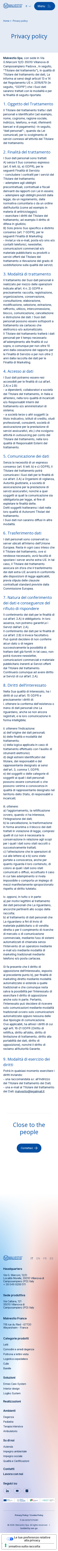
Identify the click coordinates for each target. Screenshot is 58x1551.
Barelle (7, 1368)
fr (45, 1258)
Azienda (8, 1446)
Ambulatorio (10, 1431)
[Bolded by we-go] (29, 1528)
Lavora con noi (13, 1474)
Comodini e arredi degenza (18, 1349)
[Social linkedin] (7, 1490)
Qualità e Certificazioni (16, 1461)
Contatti (8, 1469)
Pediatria (8, 1421)
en (38, 1258)
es (51, 1258)
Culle (6, 1363)
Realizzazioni (12, 1401)
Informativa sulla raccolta (22, 1546)
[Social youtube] (17, 1490)
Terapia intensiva (13, 1426)
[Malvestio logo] (13, 6)
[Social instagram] (27, 1490)
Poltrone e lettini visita (16, 1354)
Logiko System (12, 1393)
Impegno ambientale (15, 1451)
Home (6, 21)
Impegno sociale (12, 1456)
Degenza (8, 1417)
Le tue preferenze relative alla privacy (32, 1539)
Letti (5, 1344)
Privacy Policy (21, 1515)
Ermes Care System (14, 1383)
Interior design (11, 1388)
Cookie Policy (36, 1515)
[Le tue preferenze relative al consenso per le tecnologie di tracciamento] (6, 1545)
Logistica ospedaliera (15, 1359)
